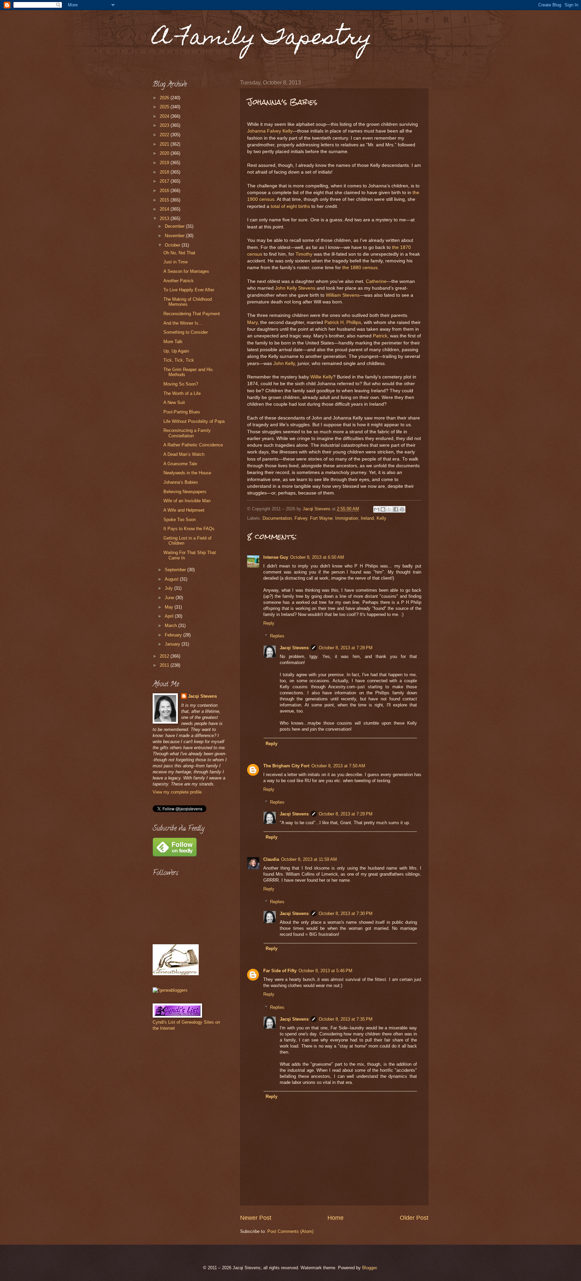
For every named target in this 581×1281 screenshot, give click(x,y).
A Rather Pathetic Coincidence (193, 444)
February (174, 634)
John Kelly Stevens (295, 288)
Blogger (369, 1267)
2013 (165, 218)
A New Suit (174, 402)
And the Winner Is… (183, 323)
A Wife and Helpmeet (183, 510)
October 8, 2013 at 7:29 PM (346, 813)
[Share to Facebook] (395, 509)
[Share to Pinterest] (402, 509)
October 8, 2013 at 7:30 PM (346, 913)
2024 (165, 116)
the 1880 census (360, 267)
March (171, 625)
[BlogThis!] (383, 509)
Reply (268, 623)
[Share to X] (389, 509)
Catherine (376, 281)
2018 (165, 172)
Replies (277, 635)
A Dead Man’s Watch (183, 454)
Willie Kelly (321, 376)
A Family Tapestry (262, 39)
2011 (165, 665)
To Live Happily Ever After (188, 289)
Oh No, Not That (179, 252)
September (176, 569)
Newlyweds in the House (187, 472)
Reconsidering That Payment (191, 313)
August (172, 579)
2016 (165, 190)
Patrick (380, 335)
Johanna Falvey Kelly (270, 131)
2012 (165, 656)
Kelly (381, 518)
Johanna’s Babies (180, 482)
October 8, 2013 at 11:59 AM (309, 859)
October (173, 245)
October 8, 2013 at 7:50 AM (338, 765)
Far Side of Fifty (280, 970)
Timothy (304, 254)
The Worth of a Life (182, 393)
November (175, 235)
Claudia (271, 859)
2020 (165, 153)
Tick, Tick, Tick (178, 360)
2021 (165, 144)
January (173, 644)
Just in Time (175, 261)
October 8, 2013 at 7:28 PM (346, 647)
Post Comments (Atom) (290, 1231)
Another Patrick (178, 280)
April (170, 616)
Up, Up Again (176, 351)
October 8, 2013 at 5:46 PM (325, 970)
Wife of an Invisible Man (186, 500)
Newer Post (255, 1217)
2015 (165, 200)
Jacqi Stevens (294, 647)
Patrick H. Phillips (342, 322)
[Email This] (376, 509)
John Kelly (284, 363)
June (170, 597)
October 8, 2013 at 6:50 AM (317, 557)
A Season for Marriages (186, 271)
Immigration (346, 518)
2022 (165, 134)
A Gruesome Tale (180, 463)
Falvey (301, 518)
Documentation (277, 518)
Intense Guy (275, 557)
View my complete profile (177, 792)
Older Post (414, 1217)
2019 (165, 162)
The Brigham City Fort (286, 765)
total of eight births (290, 206)
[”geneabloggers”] (170, 990)
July (169, 588)
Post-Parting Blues (181, 411)
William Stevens (342, 295)
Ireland (367, 518)
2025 (165, 106)
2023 (165, 125)
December (175, 226)
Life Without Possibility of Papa (194, 421)
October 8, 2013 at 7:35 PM (346, 1019)
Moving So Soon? (180, 384)
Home (335, 1217)
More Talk (173, 341)
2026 (165, 97)
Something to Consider (185, 332)
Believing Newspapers (184, 491)
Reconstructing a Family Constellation (187, 433)
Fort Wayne (321, 518)
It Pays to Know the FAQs (189, 528)
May (170, 607)
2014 (165, 209)
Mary (252, 322)
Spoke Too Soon (179, 519)
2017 (165, 181)
